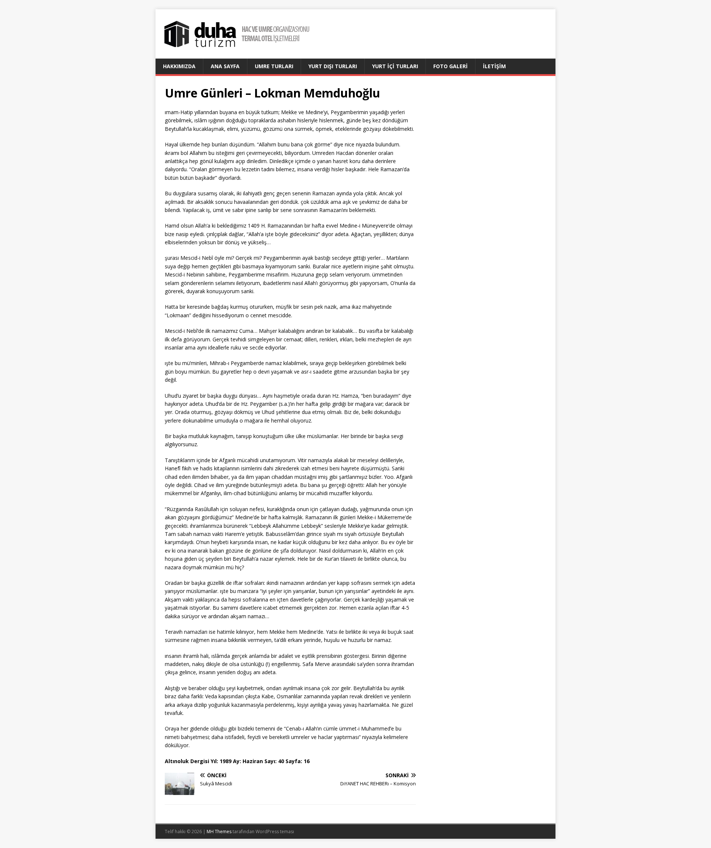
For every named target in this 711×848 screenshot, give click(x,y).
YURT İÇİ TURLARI (395, 66)
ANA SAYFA (225, 66)
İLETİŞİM (494, 66)
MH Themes (219, 831)
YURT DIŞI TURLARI (332, 66)
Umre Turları (274, 66)
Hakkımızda (179, 66)
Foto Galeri (450, 66)
